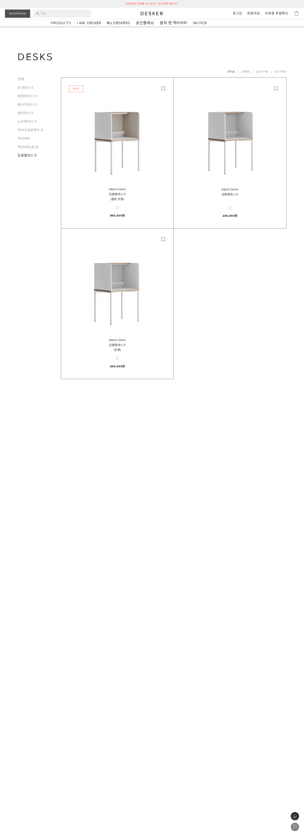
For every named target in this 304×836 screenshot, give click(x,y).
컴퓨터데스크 (27, 96)
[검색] (62, 14)
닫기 (299, 4)
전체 (21, 79)
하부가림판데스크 (30, 130)
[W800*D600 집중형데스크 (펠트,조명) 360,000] (117, 134)
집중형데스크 (27, 155)
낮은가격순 (281, 71)
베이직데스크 (27, 105)
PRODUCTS (61, 23)
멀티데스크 (26, 113)
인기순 (231, 71)
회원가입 (253, 13)
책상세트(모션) (28, 147)
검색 (38, 13)
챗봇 (295, 827)
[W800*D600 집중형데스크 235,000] (230, 134)
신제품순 (245, 71)
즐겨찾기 (163, 88)
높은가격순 (262, 71)
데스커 (152, 13)
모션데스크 (26, 88)
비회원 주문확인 (276, 13)
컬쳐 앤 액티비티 (173, 23)
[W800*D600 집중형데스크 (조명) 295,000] (117, 284)
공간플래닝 (145, 23)
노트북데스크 (27, 122)
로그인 (237, 13)
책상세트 (24, 139)
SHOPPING (17, 13)
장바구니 (296, 13)
